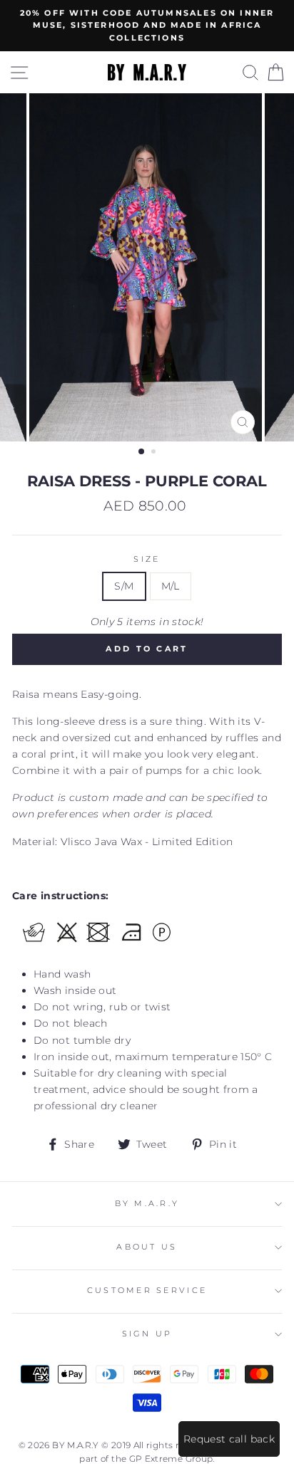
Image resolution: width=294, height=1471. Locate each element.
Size (146, 559)
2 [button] (154, 452)
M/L (170, 586)
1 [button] (142, 452)
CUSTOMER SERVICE (147, 1290)
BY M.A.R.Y (147, 1203)
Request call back (229, 1439)
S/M (123, 586)
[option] (147, 25)
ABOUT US (146, 1247)
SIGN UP (147, 1334)
